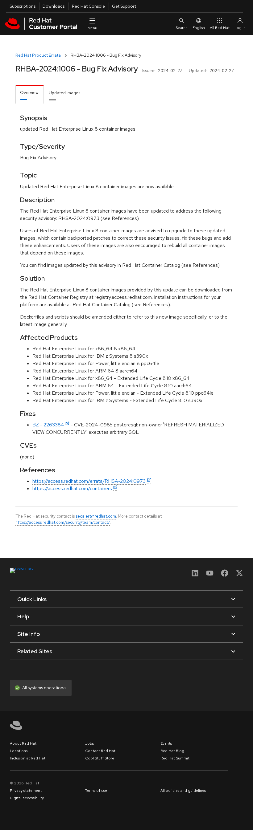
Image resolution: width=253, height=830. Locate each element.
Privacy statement (26, 790)
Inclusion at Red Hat (27, 758)
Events (166, 743)
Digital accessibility (27, 797)
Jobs (89, 743)
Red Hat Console (88, 6)
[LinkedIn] (195, 575)
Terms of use (96, 790)
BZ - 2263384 (48, 424)
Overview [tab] (29, 92)
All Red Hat (220, 27)
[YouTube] (210, 575)
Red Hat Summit (174, 758)
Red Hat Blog (172, 750)
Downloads (53, 6)
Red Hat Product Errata (38, 55)
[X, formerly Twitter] (239, 575)
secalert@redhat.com (96, 516)
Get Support (124, 6)
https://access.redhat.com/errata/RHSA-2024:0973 (89, 481)
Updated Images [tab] (64, 93)
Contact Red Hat (100, 750)
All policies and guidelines (183, 790)
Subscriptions (22, 6)
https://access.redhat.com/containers (72, 488)
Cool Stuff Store (99, 758)
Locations (18, 750)
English (199, 27)
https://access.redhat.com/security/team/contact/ (62, 522)
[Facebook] (224, 575)
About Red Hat (23, 743)
